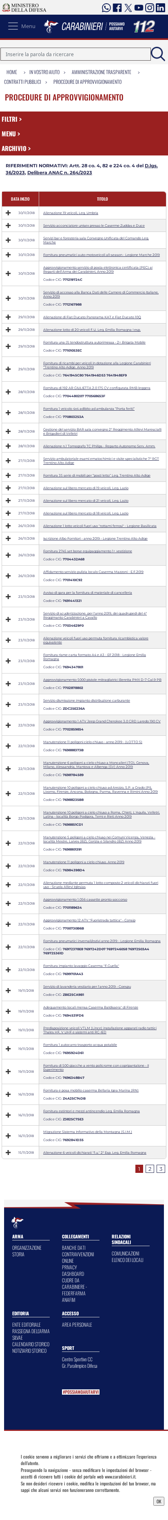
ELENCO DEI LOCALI (127, 1259)
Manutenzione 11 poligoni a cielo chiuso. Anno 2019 (83, 862)
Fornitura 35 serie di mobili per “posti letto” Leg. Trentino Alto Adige (96, 475)
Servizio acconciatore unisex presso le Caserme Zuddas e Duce (94, 225)
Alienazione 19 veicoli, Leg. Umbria (70, 213)
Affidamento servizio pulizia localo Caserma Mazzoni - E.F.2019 (93, 572)
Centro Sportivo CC (77, 1359)
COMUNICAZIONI (125, 1253)
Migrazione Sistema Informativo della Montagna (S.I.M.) (87, 1132)
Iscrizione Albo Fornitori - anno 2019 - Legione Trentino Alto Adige (95, 538)
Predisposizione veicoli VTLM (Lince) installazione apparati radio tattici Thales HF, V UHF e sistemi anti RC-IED (100, 1030)
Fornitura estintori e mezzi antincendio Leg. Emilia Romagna (91, 1111)
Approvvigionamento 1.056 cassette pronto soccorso (85, 899)
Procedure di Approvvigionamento (87, 81)
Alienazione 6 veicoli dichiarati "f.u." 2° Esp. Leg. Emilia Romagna (94, 1152)
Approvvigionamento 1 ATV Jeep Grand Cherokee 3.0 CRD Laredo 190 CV (102, 721)
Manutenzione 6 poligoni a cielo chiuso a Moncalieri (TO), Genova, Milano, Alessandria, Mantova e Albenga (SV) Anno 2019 (96, 765)
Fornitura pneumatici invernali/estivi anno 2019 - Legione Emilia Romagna (102, 941)
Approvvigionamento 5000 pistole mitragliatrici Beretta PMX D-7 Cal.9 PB (102, 680)
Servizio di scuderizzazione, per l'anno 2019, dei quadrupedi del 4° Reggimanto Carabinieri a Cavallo (95, 615)
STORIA (18, 1254)
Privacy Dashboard (40, 1500)
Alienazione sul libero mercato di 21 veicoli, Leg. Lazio (85, 501)
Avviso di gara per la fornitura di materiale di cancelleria (87, 593)
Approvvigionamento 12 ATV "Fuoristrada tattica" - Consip (89, 920)
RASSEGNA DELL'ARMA (31, 1331)
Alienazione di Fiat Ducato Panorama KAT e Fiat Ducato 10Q (92, 317)
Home (12, 71)
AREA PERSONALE (77, 1324)
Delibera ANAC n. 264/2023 (59, 172)
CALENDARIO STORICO (30, 1344)
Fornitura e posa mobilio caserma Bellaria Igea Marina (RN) (91, 1090)
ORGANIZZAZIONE (27, 1247)
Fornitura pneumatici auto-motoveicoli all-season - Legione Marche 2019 (101, 255)
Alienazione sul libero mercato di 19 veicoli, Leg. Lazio (85, 488)
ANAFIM (68, 1299)
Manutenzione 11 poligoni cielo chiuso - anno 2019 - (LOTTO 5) (92, 742)
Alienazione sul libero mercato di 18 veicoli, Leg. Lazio (85, 513)
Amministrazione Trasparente (101, 71)
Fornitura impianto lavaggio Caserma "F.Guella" (81, 966)
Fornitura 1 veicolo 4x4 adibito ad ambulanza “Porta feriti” (89, 409)
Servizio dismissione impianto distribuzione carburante (86, 700)
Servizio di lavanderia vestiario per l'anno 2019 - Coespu (87, 986)
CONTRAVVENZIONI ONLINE (78, 1257)
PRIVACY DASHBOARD (73, 1270)
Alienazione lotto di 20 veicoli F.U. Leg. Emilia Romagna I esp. (92, 330)
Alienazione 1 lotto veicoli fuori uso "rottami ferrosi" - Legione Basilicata (100, 526)
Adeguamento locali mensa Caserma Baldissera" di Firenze (90, 1007)
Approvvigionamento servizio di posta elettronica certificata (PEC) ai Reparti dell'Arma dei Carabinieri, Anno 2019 (98, 269)
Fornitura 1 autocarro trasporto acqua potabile (80, 1045)
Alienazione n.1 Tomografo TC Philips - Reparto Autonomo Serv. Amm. (99, 446)
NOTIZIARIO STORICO (29, 1350)
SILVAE (17, 1337)
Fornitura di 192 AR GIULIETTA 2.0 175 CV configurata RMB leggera (96, 388)
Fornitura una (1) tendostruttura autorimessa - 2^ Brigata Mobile (94, 342)
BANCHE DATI (73, 1247)
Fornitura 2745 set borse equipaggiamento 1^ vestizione (87, 551)
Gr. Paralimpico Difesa (79, 1365)
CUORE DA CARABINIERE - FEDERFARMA (74, 1287)
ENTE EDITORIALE (26, 1324)
